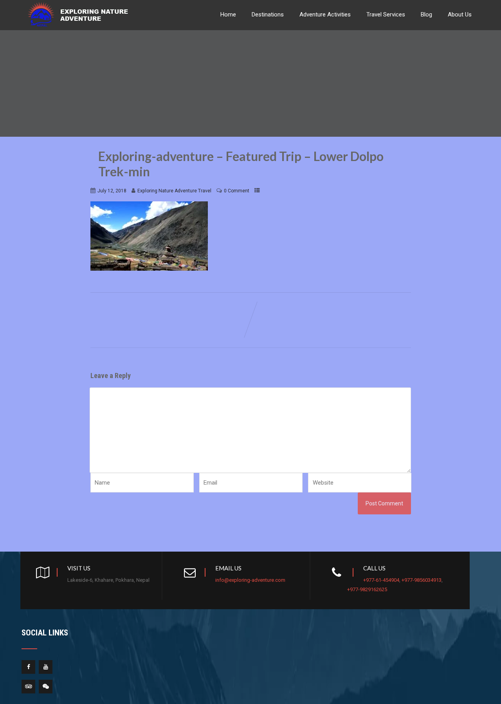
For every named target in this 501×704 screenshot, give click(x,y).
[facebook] (28, 667)
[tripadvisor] (28, 686)
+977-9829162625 (367, 589)
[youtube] (45, 667)
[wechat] (45, 686)
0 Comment (236, 191)
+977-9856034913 (422, 580)
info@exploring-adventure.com (250, 580)
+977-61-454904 (381, 580)
